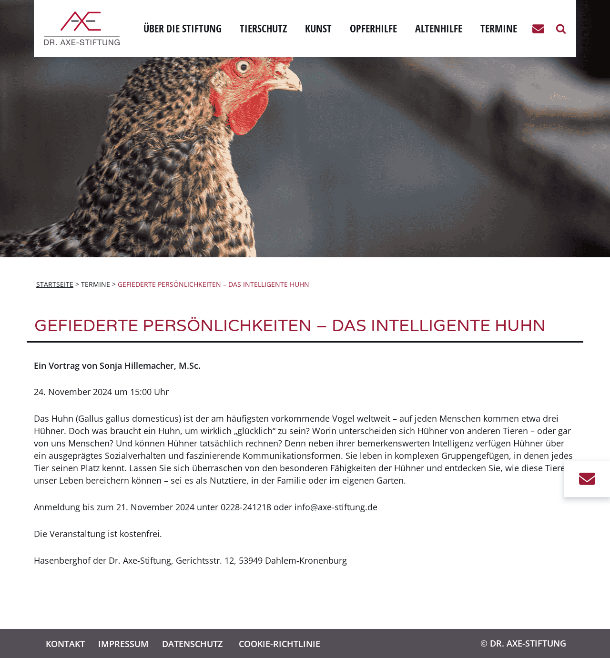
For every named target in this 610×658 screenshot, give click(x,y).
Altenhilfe (438, 28)
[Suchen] (561, 28)
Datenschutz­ (192, 643)
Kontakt (65, 643)
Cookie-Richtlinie (279, 643)
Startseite (54, 284)
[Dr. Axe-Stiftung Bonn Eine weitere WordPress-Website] (84, 28)
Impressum (123, 643)
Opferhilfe (373, 28)
